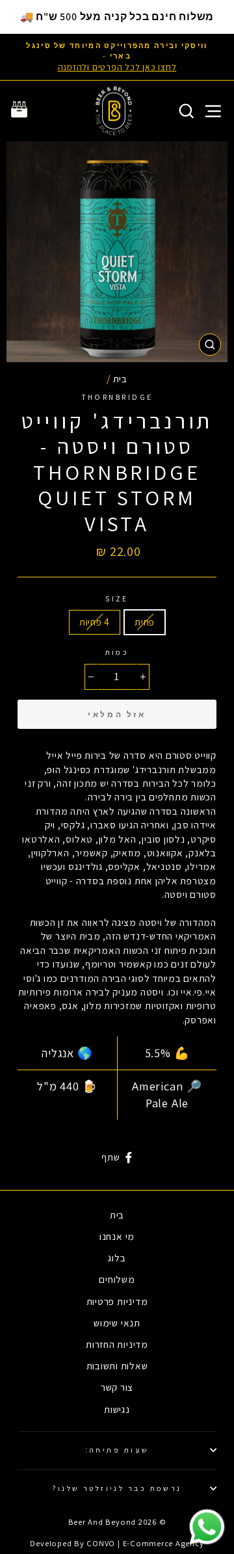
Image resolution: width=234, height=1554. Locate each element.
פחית (145, 621)
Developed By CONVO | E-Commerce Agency (116, 1543)
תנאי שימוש (117, 1322)
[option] (117, 56)
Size (117, 598)
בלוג (116, 1257)
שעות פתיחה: (117, 1450)
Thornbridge (117, 397)
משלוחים (117, 1278)
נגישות (117, 1409)
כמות (117, 652)
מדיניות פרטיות (117, 1301)
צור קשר (117, 1386)
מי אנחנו (117, 1236)
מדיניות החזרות (117, 1343)
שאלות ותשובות (117, 1365)
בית (120, 378)
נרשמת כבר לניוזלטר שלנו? (117, 1488)
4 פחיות (94, 621)
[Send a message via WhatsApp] (207, 1527)
